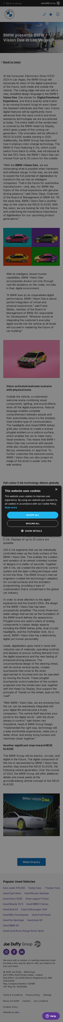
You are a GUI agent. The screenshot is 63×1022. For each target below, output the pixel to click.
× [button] (56, 489)
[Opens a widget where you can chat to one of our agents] (51, 1016)
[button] (31, 530)
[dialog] (31, 511)
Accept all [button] (32, 515)
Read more (11, 507)
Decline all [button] (32, 523)
